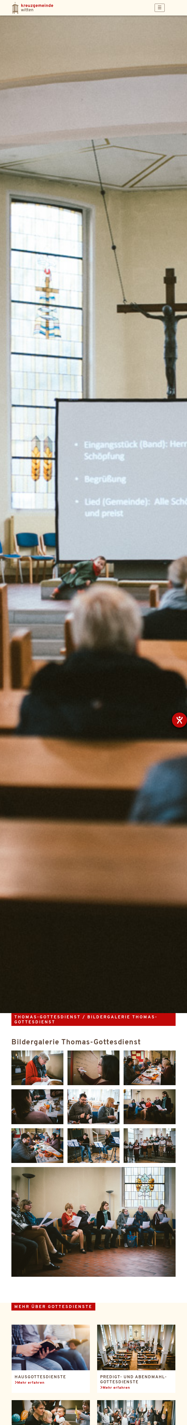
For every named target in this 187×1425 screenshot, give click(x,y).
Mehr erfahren (30, 1383)
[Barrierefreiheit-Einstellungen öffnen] (179, 720)
